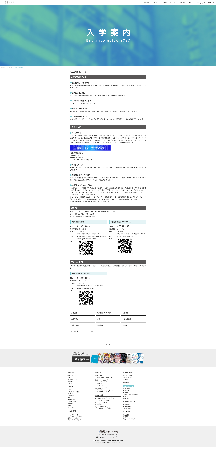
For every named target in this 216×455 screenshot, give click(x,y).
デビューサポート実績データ (75, 420)
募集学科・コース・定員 (104, 313)
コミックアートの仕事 (101, 402)
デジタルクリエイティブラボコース (105, 390)
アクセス (189, 3)
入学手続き (74, 319)
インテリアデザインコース (103, 392)
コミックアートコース (102, 382)
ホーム (3, 67)
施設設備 (70, 381)
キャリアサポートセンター (74, 414)
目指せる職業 (99, 395)
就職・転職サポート (128, 406)
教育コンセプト (72, 375)
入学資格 (74, 313)
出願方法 (125, 313)
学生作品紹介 (127, 415)
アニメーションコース (102, 385)
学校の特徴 (71, 372)
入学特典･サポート (73, 402)
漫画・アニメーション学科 (102, 380)
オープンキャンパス (128, 375)
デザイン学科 (98, 375)
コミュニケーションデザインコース (105, 377)
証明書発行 (126, 404)
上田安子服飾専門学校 (115, 440)
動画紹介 (125, 417)
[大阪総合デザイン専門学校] (8, 3)
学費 (98, 319)
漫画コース (99, 384)
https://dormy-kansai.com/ (125, 236)
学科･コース (99, 372)
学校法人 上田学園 (99, 440)
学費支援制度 (127, 319)
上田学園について (72, 379)
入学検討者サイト (128, 386)
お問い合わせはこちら (101, 437)
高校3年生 (126, 390)
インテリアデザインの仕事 (102, 400)
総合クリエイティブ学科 (101, 388)
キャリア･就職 (72, 411)
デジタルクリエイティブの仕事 (103, 408)
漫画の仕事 (98, 404)
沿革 (69, 377)
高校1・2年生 (126, 388)
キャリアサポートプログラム (75, 416)
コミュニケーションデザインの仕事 (104, 398)
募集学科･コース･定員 (74, 392)
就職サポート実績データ (74, 418)
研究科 (125, 325)
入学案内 (8, 67)
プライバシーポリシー (114, 437)
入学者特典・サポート (78, 325)
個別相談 (125, 379)
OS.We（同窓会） (127, 408)
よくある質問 (75, 331)
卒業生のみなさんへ (129, 402)
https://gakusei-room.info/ (85, 288)
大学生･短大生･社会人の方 (130, 394)
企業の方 (125, 396)
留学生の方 (126, 398)
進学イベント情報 (128, 372)
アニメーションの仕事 (101, 406)
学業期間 (100, 325)
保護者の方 (126, 392)
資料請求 (182, 3)
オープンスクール (127, 377)
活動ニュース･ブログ (128, 419)
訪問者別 (126, 383)
